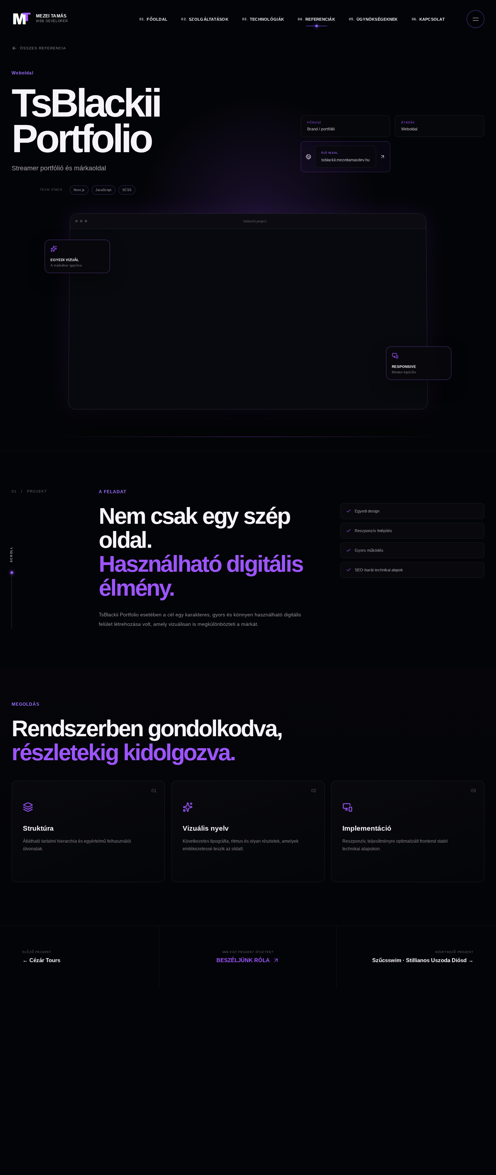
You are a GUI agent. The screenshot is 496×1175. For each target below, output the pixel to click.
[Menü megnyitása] (475, 19)
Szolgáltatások (204, 19)
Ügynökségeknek (373, 19)
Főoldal (153, 19)
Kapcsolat (428, 19)
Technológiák (263, 19)
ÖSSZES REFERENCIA (43, 48)
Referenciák (316, 19)
